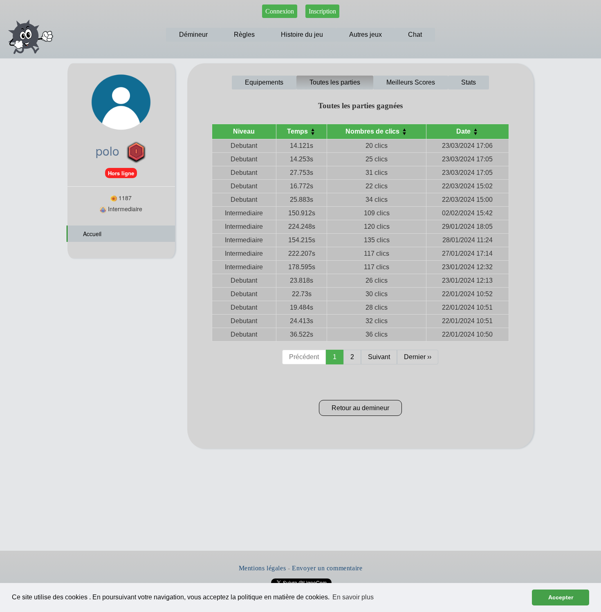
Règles (244, 34)
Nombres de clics (373, 131)
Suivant (379, 356)
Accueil (91, 234)
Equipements (264, 82)
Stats (468, 82)
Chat (415, 34)
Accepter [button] (560, 597)
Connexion (279, 11)
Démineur (193, 34)
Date (464, 131)
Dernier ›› (417, 356)
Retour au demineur (360, 407)
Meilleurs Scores (410, 82)
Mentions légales (262, 568)
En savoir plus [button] (353, 597)
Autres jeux (365, 34)
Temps (298, 131)
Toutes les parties (334, 82)
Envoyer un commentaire (327, 568)
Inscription (322, 11)
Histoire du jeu (302, 34)
